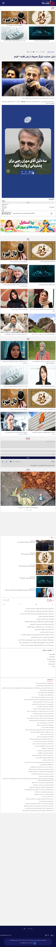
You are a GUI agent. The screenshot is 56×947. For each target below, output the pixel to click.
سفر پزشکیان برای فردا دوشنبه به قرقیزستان (45, 753)
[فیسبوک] (7, 213)
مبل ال (53, 666)
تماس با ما (30, 929)
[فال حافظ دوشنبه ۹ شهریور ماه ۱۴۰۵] (41, 17)
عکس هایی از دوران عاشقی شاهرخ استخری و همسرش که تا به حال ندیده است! (15, 285)
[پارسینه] (47, 3)
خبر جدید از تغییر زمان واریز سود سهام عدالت (45, 750)
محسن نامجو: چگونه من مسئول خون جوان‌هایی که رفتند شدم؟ (41, 732)
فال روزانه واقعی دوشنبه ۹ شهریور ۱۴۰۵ (41, 40)
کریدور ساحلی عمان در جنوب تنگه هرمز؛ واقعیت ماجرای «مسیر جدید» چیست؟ (37, 645)
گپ (53, 935)
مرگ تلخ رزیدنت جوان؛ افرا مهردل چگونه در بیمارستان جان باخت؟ (40, 608)
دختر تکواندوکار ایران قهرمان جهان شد (46, 764)
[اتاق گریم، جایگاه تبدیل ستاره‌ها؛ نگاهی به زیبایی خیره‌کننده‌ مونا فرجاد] (41, 298)
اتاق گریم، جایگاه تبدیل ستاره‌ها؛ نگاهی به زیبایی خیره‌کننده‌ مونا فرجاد (42, 310)
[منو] (3, 3)
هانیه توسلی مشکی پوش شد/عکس (48, 386)
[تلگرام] (5, 213)
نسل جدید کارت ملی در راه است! (47, 796)
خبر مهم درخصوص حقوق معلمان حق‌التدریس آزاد (44, 757)
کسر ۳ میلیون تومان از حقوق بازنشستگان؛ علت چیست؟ (43, 709)
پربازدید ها (49, 600)
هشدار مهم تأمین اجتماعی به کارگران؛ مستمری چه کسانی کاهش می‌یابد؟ (40, 718)
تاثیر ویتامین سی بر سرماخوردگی (47, 748)
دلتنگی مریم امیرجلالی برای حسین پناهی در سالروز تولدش (16, 334)
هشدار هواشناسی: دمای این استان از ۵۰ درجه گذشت (43, 741)
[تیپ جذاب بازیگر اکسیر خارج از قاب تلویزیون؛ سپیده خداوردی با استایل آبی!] (14, 350)
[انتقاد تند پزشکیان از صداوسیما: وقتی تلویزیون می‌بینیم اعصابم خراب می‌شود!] (45, 593)
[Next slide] (53, 486)
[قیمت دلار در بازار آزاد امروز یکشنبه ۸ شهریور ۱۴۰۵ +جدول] (14, 33)
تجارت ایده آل (52, 661)
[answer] (10, 462)
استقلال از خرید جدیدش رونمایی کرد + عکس (45, 723)
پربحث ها (4, 600)
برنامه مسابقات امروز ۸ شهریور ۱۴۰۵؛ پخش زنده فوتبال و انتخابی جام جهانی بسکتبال (37, 810)
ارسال (28, 458)
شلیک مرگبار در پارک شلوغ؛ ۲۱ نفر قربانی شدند (26, 542)
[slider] (28, 209)
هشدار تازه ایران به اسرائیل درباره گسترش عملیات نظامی (43, 713)
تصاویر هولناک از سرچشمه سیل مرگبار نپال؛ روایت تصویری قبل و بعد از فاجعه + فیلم (36, 640)
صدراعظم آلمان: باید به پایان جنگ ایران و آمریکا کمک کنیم (42, 704)
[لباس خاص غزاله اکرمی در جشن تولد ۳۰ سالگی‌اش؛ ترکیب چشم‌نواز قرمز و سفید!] (41, 350)
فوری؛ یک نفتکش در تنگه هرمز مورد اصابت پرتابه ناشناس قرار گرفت (41, 720)
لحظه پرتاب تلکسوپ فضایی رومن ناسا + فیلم (45, 737)
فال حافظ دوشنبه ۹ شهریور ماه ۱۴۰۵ (41, 25)
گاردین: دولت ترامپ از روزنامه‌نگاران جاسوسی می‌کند (43, 746)
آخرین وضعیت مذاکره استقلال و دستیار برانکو (45, 725)
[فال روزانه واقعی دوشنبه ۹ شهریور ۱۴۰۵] (41, 33)
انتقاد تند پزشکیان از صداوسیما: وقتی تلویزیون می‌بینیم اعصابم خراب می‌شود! (20, 590)
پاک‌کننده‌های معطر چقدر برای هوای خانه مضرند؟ (44, 685)
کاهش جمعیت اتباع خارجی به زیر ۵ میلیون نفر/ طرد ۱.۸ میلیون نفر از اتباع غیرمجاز (38, 806)
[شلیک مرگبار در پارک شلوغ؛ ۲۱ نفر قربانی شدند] (45, 545)
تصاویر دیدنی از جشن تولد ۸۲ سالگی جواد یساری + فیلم (43, 702)
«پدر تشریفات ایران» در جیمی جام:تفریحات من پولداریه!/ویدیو (40, 627)
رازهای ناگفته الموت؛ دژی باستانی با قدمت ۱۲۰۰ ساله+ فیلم (43, 334)
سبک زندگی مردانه (51, 659)
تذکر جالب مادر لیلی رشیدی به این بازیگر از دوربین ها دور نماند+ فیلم (39, 611)
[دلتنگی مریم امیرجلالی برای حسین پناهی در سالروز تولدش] (14, 323)
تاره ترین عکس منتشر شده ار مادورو (46, 734)
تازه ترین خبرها (52, 664)
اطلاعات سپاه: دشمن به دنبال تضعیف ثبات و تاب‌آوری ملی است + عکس (40, 711)
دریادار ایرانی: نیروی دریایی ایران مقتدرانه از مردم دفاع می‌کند (42, 774)
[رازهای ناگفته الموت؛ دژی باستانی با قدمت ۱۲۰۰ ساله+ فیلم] (41, 323)
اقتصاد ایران (52, 654)
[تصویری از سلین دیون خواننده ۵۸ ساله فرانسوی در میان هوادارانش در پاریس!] (14, 421)
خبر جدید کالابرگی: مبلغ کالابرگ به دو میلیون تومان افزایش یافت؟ (41, 739)
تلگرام (48, 935)
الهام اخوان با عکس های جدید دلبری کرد (19, 309)
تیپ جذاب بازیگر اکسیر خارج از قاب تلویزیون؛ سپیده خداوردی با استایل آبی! (14, 362)
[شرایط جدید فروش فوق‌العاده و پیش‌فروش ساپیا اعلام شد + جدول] (41, 421)
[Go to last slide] (3, 486)
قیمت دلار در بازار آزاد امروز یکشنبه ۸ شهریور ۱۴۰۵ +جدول (14, 40)
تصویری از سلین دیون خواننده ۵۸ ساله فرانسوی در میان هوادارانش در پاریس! (16, 433)
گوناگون (53, 8)
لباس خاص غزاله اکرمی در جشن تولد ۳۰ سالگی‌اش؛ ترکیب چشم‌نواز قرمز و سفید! (43, 362)
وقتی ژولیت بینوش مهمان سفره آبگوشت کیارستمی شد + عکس (42, 716)
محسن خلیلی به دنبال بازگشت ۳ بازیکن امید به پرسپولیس (42, 755)
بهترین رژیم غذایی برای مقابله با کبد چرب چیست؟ (44, 683)
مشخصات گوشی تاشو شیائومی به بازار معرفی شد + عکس (43, 743)
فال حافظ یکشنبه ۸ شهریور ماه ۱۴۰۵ (47, 409)
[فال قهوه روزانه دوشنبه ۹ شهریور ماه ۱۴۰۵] (14, 17)
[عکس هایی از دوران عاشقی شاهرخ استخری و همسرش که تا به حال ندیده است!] (14, 273)
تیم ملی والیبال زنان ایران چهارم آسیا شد (46, 801)
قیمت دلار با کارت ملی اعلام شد (47, 632)
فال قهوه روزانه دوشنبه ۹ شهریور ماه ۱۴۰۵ (14, 25)
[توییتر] (2, 213)
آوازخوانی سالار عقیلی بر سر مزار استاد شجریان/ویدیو (42, 637)
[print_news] (10, 213)
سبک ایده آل (52, 657)
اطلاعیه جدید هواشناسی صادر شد (47, 727)
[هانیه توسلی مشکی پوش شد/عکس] (41, 375)
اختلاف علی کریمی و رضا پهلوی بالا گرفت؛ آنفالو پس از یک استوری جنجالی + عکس (36, 642)
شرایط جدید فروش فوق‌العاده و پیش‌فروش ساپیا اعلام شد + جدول (43, 433)
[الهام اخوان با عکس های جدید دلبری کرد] (14, 298)
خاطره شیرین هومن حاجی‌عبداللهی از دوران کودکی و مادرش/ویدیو (41, 787)
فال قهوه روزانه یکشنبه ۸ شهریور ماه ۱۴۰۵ (18, 409)
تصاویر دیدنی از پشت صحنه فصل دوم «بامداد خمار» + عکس (42, 697)
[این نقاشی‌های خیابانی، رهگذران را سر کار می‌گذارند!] (28, 489)
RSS (24, 929)
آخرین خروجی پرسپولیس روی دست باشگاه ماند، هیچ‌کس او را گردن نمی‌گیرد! (39, 803)
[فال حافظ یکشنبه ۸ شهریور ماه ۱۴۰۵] (41, 398)
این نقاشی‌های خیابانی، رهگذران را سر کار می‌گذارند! (28, 507)
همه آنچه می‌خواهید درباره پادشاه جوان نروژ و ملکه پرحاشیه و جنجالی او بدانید (39, 808)
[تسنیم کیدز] (28, 226)
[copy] (51, 213)
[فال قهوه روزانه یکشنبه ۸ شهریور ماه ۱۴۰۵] (14, 398)
